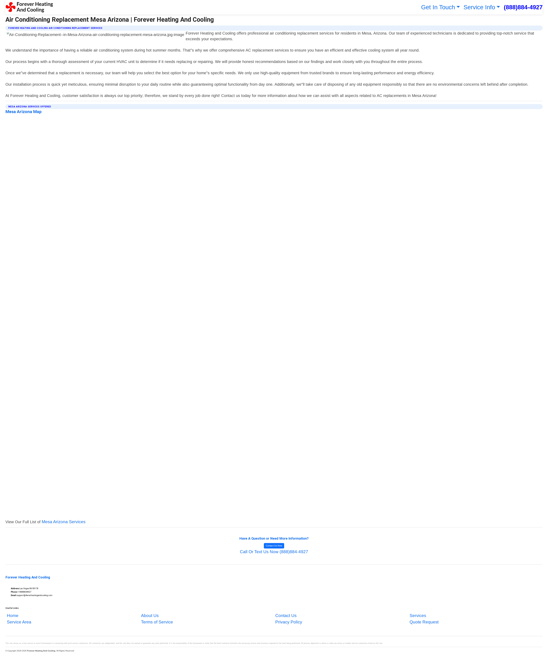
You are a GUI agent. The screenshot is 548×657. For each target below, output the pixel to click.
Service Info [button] (479, 7)
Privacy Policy (288, 622)
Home (12, 615)
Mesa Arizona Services (63, 521)
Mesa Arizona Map (23, 111)
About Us (150, 615)
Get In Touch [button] (438, 7)
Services (418, 615)
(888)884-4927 (523, 7)
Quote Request (424, 622)
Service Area (19, 622)
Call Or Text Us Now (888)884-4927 (274, 551)
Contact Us (286, 615)
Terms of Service (157, 622)
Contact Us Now (274, 545)
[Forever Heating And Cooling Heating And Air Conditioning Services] (29, 7)
